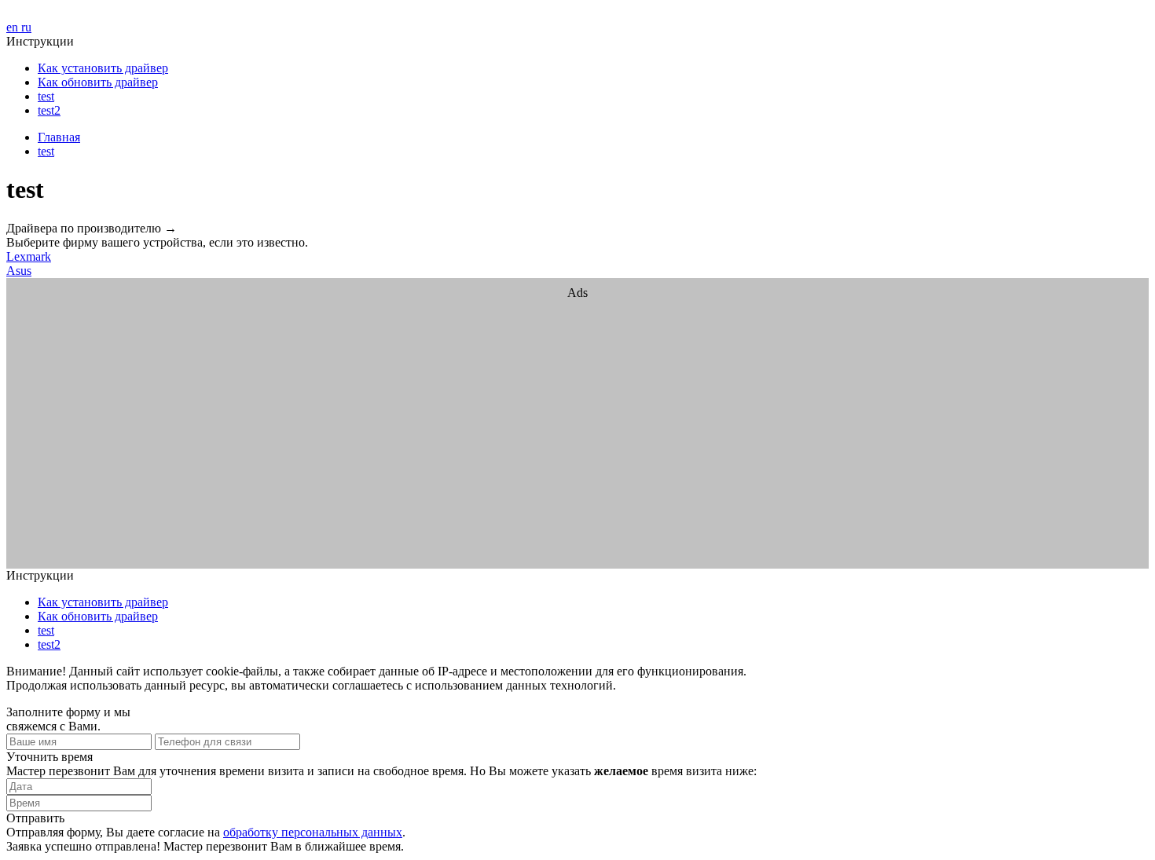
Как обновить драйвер (98, 82)
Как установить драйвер (103, 68)
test (46, 96)
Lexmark (28, 256)
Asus (18, 270)
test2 (49, 110)
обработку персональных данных (312, 832)
